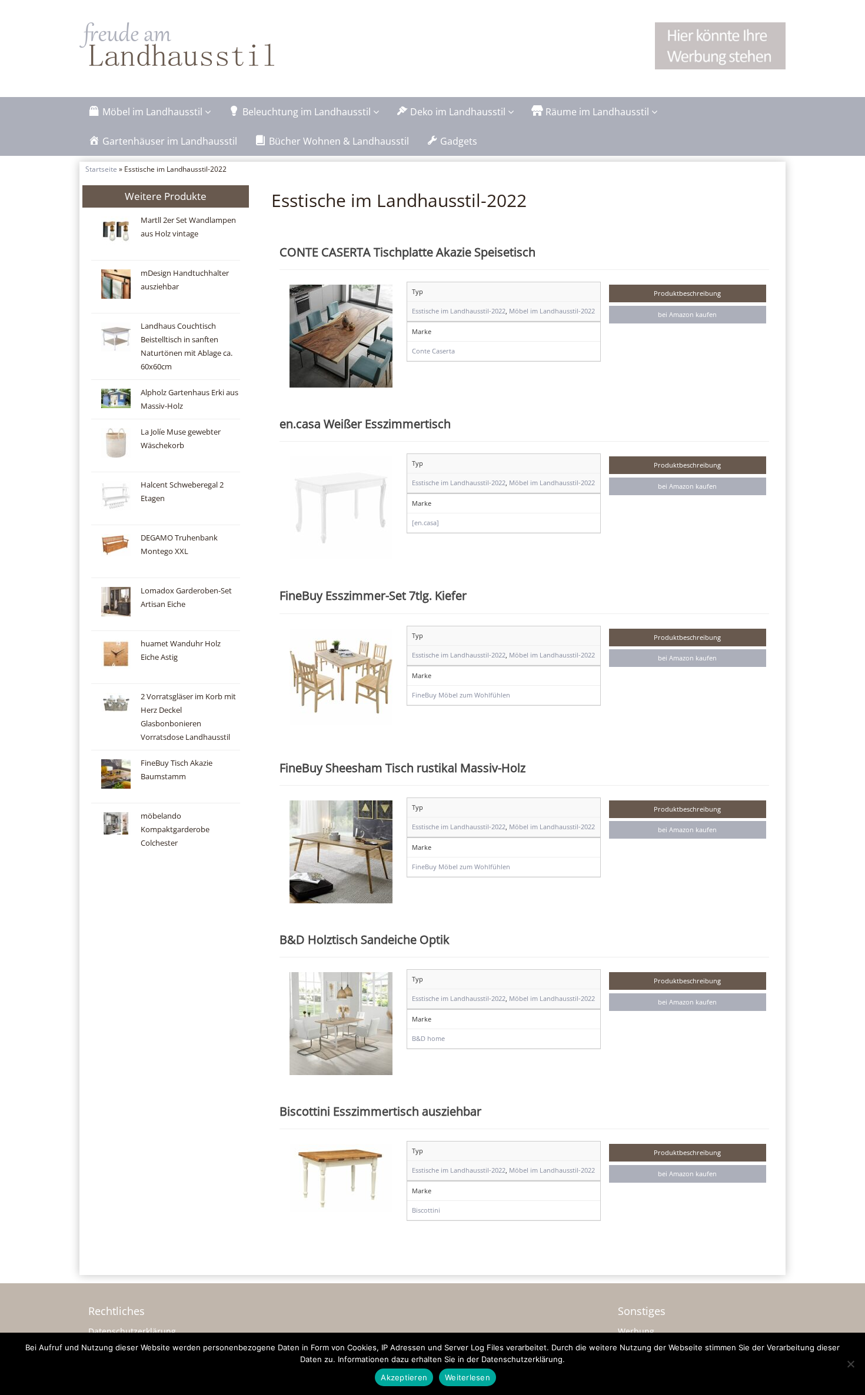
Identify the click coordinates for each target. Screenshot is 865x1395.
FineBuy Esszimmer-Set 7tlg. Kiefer (373, 595)
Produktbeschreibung (687, 293)
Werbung (636, 1331)
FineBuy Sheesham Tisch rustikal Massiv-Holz (402, 767)
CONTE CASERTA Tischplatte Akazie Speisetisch (407, 251)
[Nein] (850, 1364)
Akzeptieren (404, 1377)
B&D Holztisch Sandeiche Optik (365, 939)
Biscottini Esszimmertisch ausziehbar (380, 1111)
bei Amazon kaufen (687, 314)
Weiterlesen (467, 1377)
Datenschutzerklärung (132, 1331)
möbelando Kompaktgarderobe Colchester (175, 829)
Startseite (101, 168)
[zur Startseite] (226, 44)
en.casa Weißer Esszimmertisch (365, 423)
